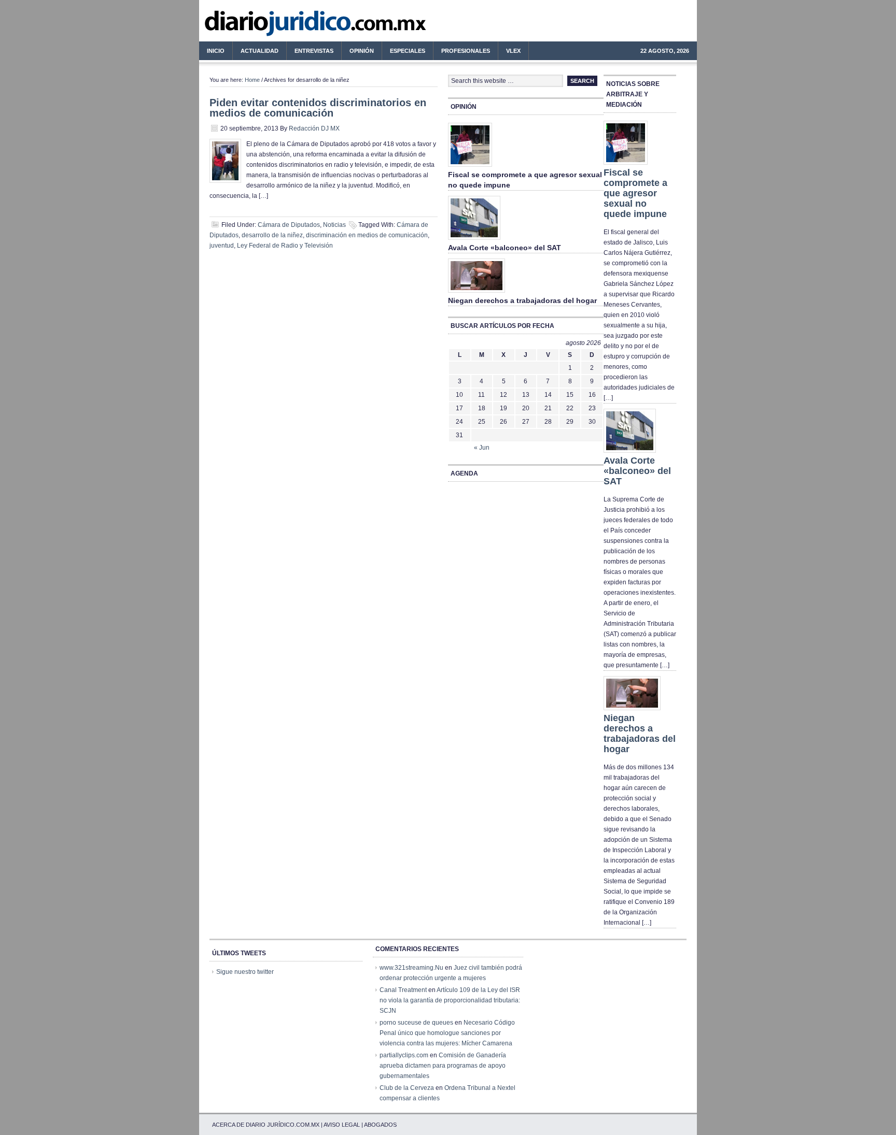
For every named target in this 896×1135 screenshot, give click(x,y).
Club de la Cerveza (407, 1087)
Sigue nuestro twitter (245, 971)
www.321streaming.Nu (411, 967)
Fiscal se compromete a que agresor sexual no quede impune (635, 193)
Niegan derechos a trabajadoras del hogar (522, 300)
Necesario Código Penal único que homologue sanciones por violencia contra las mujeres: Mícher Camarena (447, 1033)
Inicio (216, 51)
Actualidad (255, 52)
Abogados (380, 1125)
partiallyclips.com (404, 1055)
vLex (513, 51)
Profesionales (461, 52)
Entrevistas (314, 51)
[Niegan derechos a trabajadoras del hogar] (476, 293)
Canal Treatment (403, 990)
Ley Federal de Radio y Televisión (285, 245)
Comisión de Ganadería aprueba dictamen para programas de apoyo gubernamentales (443, 1066)
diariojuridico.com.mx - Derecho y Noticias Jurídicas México (284, 26)
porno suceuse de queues (416, 1022)
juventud (221, 245)
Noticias (334, 224)
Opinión (361, 51)
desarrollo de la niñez (272, 235)
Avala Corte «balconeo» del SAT (504, 247)
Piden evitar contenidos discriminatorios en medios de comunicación (317, 108)
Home (252, 80)
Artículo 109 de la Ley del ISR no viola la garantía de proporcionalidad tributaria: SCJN (450, 1000)
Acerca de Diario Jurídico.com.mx (265, 1125)
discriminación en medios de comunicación (367, 235)
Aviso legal (342, 1125)
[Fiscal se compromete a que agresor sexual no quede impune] (470, 167)
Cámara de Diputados (289, 224)
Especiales (407, 51)
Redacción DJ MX (314, 128)
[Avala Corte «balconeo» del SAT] (474, 240)
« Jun (481, 447)
